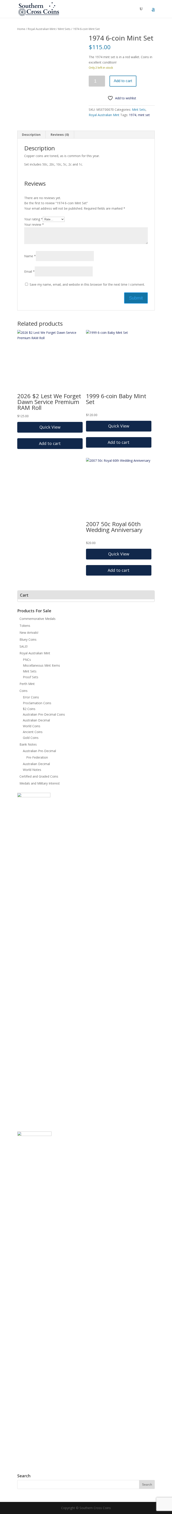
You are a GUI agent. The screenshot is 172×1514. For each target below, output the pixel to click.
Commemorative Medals (37, 619)
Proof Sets (30, 677)
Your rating (33, 219)
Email (29, 271)
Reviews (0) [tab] (60, 134)
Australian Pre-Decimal (39, 751)
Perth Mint (27, 684)
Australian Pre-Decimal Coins (44, 714)
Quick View (49, 427)
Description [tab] (31, 134)
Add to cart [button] (50, 443)
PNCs (27, 659)
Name (30, 256)
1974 (132, 115)
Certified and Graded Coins (38, 776)
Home (21, 29)
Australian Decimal (36, 720)
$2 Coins (29, 709)
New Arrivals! (28, 632)
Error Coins (31, 697)
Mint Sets (64, 29)
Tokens (24, 625)
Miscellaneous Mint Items (41, 665)
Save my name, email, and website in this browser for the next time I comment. (87, 284)
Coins (23, 691)
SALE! (23, 646)
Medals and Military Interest (39, 783)
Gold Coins (31, 738)
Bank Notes (28, 744)
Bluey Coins (28, 639)
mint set (144, 115)
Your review (34, 224)
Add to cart (123, 81)
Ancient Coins (33, 732)
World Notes (32, 770)
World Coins (31, 726)
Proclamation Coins (37, 703)
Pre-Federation (37, 757)
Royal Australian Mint (42, 29)
